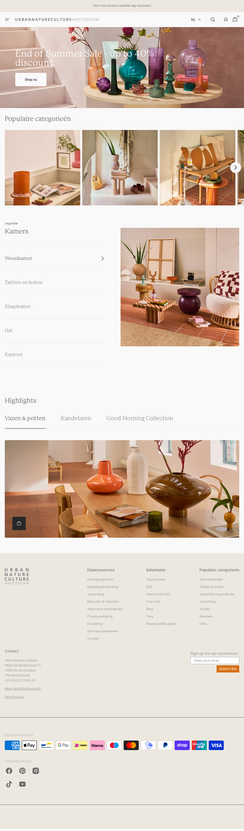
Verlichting (207, 601)
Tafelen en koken (23, 282)
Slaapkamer (18, 306)
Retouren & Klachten (103, 601)
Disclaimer (95, 624)
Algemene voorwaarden (105, 609)
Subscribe (228, 669)
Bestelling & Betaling (102, 587)
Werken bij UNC (158, 594)
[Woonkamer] (180, 287)
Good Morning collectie (216, 594)
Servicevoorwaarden (102, 631)
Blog (149, 609)
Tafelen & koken (211, 587)
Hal (8, 330)
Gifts (203, 624)
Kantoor (14, 354)
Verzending (95, 594)
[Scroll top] (238, 825)
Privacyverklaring (99, 616)
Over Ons (153, 601)
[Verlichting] (42, 167)
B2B (149, 587)
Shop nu (31, 79)
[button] (7, 19)
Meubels (206, 616)
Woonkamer (18, 258)
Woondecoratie (211, 579)
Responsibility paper (161, 624)
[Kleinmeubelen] (120, 167)
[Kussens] (197, 167)
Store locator (156, 579)
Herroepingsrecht (100, 579)
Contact (93, 638)
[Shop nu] (122, 67)
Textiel (204, 609)
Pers (149, 616)
